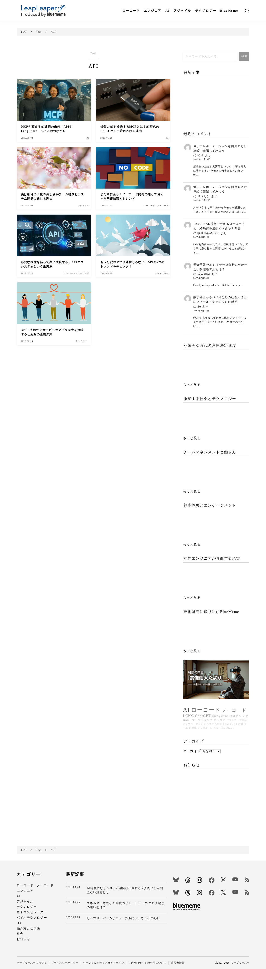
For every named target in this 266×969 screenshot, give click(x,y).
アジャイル (182, 10)
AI (167, 10)
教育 (240, 724)
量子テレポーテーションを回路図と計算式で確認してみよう (220, 148)
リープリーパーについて (32, 962)
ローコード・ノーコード (35, 885)
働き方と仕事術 (28, 928)
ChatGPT (203, 716)
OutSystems (220, 716)
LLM (226, 724)
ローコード (131, 10)
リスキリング (238, 716)
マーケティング (202, 720)
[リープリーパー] (43, 10)
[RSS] (247, 879)
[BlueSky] (176, 879)
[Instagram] (199, 880)
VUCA (233, 724)
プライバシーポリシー (65, 962)
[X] (223, 879)
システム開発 (214, 724)
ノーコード (234, 710)
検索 (244, 56)
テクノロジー (206, 10)
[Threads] (187, 880)
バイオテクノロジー (32, 917)
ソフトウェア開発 (237, 720)
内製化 (193, 728)
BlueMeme (229, 10)
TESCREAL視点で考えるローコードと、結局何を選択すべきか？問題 (219, 226)
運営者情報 (178, 962)
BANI (187, 720)
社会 (20, 933)
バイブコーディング (194, 724)
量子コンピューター (32, 912)
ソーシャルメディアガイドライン (103, 962)
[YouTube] (235, 879)
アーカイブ (192, 751)
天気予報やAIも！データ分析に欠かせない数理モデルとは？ (220, 267)
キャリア (220, 720)
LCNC (188, 716)
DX (19, 923)
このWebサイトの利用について (147, 962)
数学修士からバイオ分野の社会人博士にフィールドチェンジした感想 (220, 299)
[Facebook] (211, 880)
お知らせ (23, 939)
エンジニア (153, 10)
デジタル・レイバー (209, 728)
